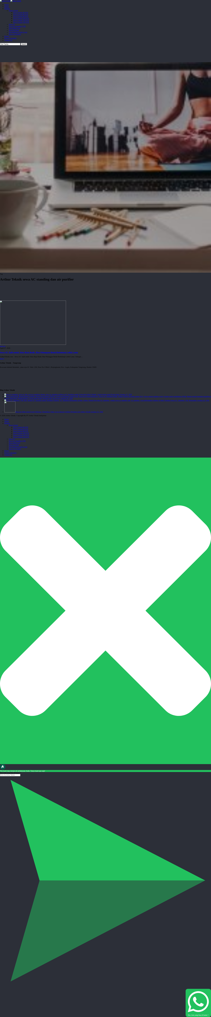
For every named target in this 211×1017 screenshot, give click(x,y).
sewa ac (2, 346)
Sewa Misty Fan (14, 443)
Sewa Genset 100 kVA (21, 433)
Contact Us (8, 455)
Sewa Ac (12, 439)
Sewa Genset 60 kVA (20, 429)
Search (24, 44)
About (6, 421)
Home (6, 419)
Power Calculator (10, 453)
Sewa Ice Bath (14, 445)
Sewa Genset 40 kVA (20, 427)
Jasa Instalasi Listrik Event (18, 447)
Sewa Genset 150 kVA (21, 435)
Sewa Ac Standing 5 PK (17, 441)
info (1, 359)
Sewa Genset (13, 425)
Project (6, 451)
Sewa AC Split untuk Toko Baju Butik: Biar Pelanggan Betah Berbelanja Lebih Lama (39, 352)
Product (7, 423)
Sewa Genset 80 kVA (20, 431)
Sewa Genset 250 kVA (21, 437)
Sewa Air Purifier (15, 449)
